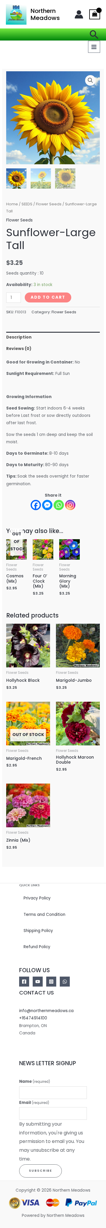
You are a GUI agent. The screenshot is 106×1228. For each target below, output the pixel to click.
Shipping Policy (38, 930)
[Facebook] (36, 505)
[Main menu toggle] (94, 47)
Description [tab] (19, 337)
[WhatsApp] (65, 982)
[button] (94, 34)
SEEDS (26, 204)
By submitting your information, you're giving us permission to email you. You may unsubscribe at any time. (51, 1141)
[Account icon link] (78, 14)
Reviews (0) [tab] (19, 348)
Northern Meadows (45, 14)
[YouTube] (38, 982)
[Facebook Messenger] (47, 505)
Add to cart (48, 297)
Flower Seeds (49, 204)
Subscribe (40, 1170)
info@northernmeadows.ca (46, 1011)
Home (12, 204)
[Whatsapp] (59, 505)
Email (34, 1102)
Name (34, 1081)
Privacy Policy (37, 898)
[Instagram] (70, 505)
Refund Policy (37, 947)
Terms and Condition (44, 914)
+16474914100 (33, 1018)
